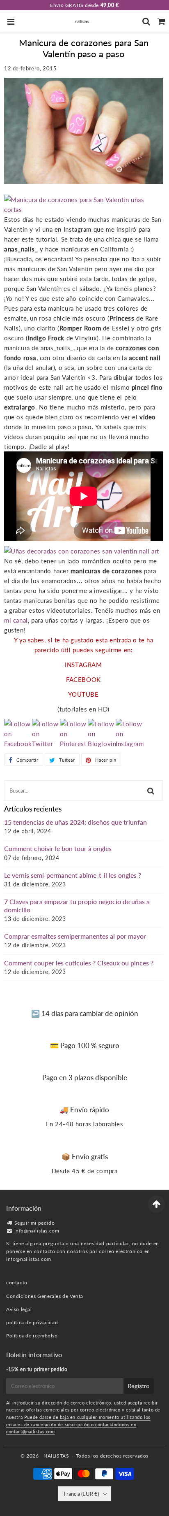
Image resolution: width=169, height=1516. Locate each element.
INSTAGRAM (83, 664)
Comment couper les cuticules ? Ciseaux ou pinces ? (78, 963)
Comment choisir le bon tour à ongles (58, 848)
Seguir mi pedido (34, 1223)
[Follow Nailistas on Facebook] (18, 743)
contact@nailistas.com (30, 1431)
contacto (16, 1282)
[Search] (146, 21)
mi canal (16, 620)
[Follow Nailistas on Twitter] (46, 743)
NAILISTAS (56, 1456)
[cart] (161, 21)
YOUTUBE (83, 694)
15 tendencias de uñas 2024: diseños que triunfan (75, 822)
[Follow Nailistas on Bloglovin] (102, 743)
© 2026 (30, 1456)
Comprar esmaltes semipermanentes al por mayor (75, 936)
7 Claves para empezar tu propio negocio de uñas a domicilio (77, 905)
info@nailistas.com (36, 1231)
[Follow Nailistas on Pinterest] (74, 743)
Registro (138, 1386)
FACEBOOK (83, 679)
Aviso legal (19, 1309)
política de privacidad (32, 1322)
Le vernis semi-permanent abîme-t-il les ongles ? (72, 875)
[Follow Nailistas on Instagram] (130, 743)
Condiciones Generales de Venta (44, 1296)
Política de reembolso (32, 1335)
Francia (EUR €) (81, 1493)
